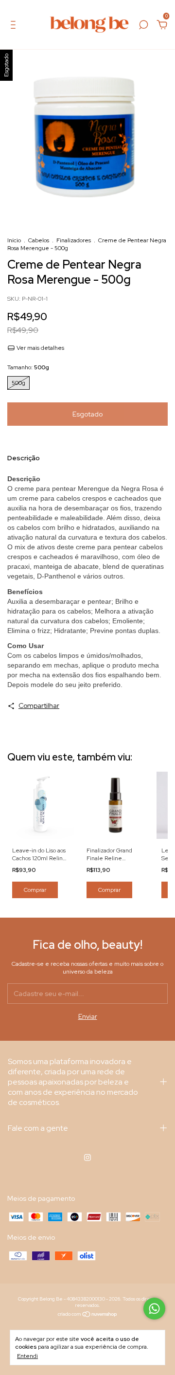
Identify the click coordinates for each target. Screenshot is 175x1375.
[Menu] (14, 26)
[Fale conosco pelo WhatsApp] (154, 1309)
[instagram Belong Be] (87, 1157)
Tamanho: (28, 367)
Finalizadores (73, 240)
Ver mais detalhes (39, 348)
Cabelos (38, 240)
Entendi (27, 1356)
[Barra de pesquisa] (143, 26)
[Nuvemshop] (87, 1315)
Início (14, 240)
